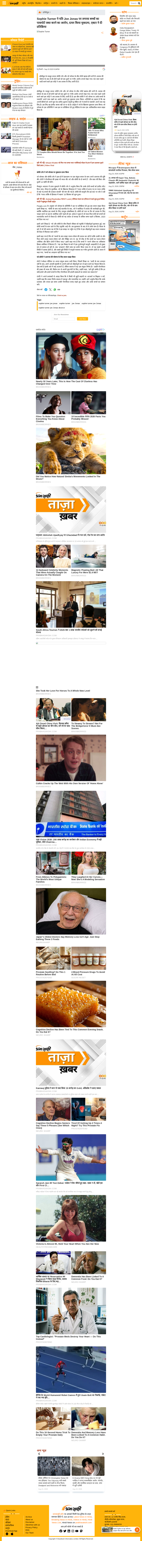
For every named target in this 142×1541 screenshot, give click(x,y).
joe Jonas (76, 303)
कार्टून (7, 1528)
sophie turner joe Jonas (91, 303)
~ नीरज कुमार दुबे (126, 40)
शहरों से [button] (62, 3)
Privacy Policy (31, 1527)
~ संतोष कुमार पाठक (127, 24)
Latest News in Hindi (82, 1517)
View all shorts (126, 157)
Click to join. (62, 295)
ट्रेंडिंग (17, 81)
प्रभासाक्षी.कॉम (58, 1514)
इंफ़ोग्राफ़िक (9, 1525)
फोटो (7, 1520)
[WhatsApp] (102, 49)
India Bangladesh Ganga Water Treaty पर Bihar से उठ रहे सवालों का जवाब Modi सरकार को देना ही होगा (129, 33)
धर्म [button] (116, 3)
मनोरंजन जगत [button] (98, 3)
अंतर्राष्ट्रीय (30, 3)
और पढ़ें (29, 192)
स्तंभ (124, 12)
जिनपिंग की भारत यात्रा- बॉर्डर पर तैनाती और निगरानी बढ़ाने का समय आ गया (129, 18)
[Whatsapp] (55, 291)
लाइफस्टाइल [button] (86, 3)
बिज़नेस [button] (38, 3)
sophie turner (64, 303)
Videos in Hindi (80, 1520)
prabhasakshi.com (84, 1522)
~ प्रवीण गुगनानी (125, 57)
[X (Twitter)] (102, 44)
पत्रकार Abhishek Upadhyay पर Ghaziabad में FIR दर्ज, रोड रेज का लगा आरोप (123, 192)
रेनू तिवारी (40, 69)
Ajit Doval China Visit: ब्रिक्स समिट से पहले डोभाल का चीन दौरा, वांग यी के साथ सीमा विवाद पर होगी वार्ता (124, 205)
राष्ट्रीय (24, 3)
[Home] (40, 12)
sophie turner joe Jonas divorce (52, 308)
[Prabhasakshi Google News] (104, 69)
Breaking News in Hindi (61, 1520)
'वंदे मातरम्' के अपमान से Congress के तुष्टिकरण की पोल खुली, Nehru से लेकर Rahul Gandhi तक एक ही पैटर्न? (129, 50)
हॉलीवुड (46, 12)
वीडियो (8, 1522)
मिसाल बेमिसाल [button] (73, 3)
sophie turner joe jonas (48, 303)
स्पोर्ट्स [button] (46, 3)
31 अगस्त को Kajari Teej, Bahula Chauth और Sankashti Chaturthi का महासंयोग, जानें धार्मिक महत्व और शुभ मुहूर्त (124, 180)
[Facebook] (102, 39)
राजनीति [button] (109, 3)
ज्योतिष (136, 186)
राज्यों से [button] (54, 3)
